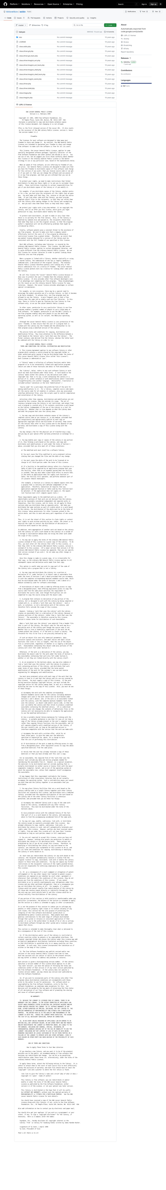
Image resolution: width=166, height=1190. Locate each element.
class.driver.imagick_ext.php (29, 60)
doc (20, 37)
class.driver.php (25, 84)
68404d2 (90, 32)
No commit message (64, 37)
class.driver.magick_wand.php (30, 79)
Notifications (132, 11)
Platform (14, 4)
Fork (144, 11)
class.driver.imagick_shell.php (30, 70)
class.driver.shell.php (27, 88)
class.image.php (25, 93)
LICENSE (22, 42)
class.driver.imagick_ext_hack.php (31, 65)
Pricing (79, 4)
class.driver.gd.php (26, 51)
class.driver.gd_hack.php (28, 56)
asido (23, 11)
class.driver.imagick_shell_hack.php (32, 74)
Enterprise (67, 4)
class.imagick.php (26, 98)
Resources (38, 4)
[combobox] (88, 25)
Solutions (26, 4)
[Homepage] (5, 4)
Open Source (53, 4)
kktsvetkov (12, 11)
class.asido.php (25, 46)
